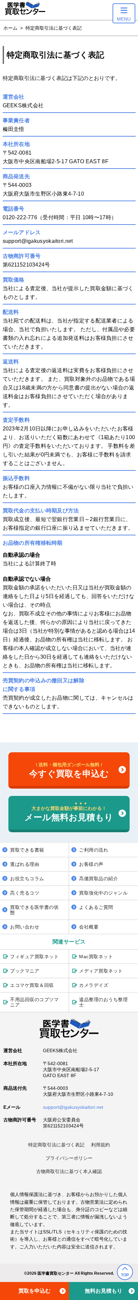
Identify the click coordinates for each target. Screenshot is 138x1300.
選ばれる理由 (24, 864)
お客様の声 (91, 864)
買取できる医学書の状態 (34, 910)
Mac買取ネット (96, 956)
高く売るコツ (24, 893)
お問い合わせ (24, 927)
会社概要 (88, 927)
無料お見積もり (103, 1291)
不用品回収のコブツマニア (34, 1002)
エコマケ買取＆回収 (32, 985)
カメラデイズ (93, 985)
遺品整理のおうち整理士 (103, 1002)
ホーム (10, 28)
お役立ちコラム (27, 878)
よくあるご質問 (96, 907)
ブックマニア (24, 971)
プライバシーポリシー (69, 1158)
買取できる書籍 (27, 850)
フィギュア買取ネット (34, 956)
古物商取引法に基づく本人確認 (69, 1171)
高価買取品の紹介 (98, 878)
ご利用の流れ (93, 850)
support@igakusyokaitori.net (73, 1107)
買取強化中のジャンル (103, 893)
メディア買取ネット (101, 971)
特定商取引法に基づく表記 (56, 1144)
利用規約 (100, 1144)
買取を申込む (34, 1291)
